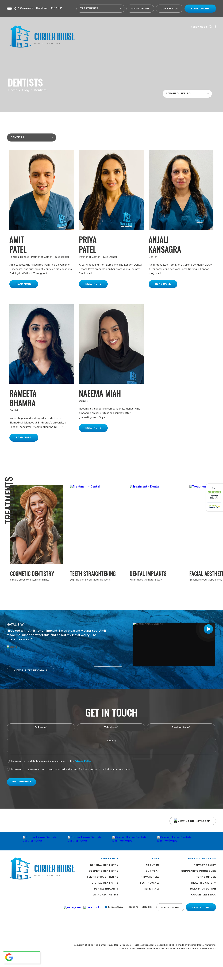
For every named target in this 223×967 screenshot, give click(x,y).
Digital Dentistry (105, 883)
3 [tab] (112, 666)
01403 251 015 (140, 9)
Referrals (152, 889)
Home (12, 90)
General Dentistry (104, 865)
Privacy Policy (83, 761)
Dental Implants (106, 889)
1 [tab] (96, 666)
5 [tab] (120, 666)
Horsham (42, 8)
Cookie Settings (203, 895)
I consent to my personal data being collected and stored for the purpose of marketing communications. (72, 769)
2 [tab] (100, 666)
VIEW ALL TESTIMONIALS (30, 670)
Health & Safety (203, 883)
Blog (25, 90)
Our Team (152, 871)
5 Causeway (25, 8)
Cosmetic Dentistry (104, 871)
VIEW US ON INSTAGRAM (194, 821)
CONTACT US (169, 9)
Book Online (200, 9)
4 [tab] (116, 666)
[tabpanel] (96, 537)
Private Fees (150, 877)
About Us (153, 865)
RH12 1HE (56, 8)
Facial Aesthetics (105, 895)
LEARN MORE (36, 541)
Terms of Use (206, 877)
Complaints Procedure (198, 871)
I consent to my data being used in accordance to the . (51, 761)
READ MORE (24, 284)
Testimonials (150, 883)
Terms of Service (200, 948)
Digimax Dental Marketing (202, 945)
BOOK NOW (36, 551)
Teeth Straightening (102, 877)
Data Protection (203, 889)
